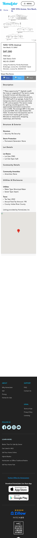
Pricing (4, 394)
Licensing (27, 415)
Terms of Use (28, 408)
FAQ (25, 387)
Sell (3, 391)
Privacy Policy (28, 412)
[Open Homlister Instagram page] (14, 427)
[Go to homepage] (10, 4)
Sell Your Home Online (9, 452)
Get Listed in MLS (8, 448)
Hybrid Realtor (6, 456)
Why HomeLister (7, 387)
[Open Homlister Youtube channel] (19, 427)
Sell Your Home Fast (8, 464)
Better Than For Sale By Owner (12, 444)
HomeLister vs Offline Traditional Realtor (15, 460)
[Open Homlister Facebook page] (4, 427)
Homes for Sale (7, 398)
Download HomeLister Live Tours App (18, 483)
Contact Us (27, 391)
